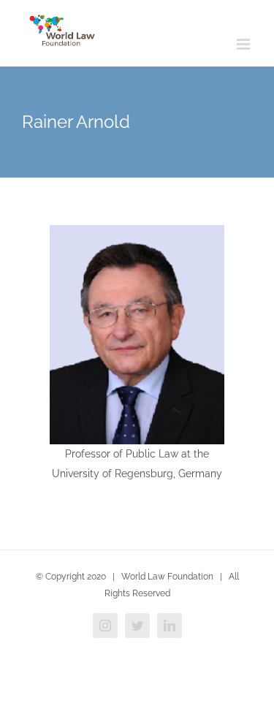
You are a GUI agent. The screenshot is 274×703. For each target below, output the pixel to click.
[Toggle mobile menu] (244, 44)
